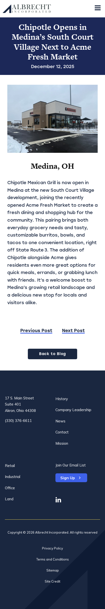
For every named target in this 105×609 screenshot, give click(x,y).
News (60, 421)
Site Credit (52, 581)
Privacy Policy (52, 548)
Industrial (12, 476)
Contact (62, 432)
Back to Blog (52, 354)
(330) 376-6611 (18, 420)
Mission (61, 443)
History (61, 398)
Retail (10, 465)
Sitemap (52, 570)
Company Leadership (73, 409)
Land (9, 499)
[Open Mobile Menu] (98, 8)
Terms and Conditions (52, 559)
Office (10, 488)
